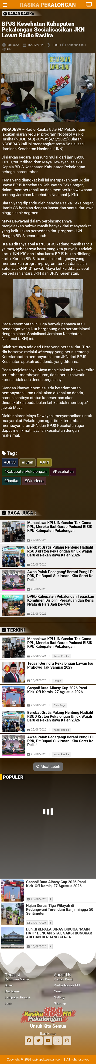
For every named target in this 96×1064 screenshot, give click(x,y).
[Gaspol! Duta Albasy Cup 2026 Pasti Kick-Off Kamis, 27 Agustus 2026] (13, 696)
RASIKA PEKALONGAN (48, 5)
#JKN (44, 462)
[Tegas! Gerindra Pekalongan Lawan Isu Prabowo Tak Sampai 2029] (13, 672)
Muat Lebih (50, 766)
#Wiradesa (33, 481)
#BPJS (10, 462)
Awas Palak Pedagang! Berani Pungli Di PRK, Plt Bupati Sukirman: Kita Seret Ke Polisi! (60, 576)
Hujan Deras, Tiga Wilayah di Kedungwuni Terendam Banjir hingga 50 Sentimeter (59, 909)
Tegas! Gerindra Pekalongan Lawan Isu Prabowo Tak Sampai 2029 (60, 665)
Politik (57, 680)
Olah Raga (59, 705)
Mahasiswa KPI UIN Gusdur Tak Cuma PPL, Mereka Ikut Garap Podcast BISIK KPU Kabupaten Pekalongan (59, 527)
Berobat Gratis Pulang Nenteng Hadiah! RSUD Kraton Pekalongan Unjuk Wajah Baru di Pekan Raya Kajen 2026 (60, 551)
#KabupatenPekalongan (25, 471)
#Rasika (11, 481)
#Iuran (27, 462)
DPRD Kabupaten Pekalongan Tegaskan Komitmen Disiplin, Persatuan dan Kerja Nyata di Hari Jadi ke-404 (60, 600)
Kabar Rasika (75, 45)
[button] (35, 496)
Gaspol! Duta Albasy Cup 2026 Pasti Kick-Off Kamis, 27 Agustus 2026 (57, 690)
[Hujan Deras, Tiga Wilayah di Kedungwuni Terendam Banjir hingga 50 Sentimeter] (12, 914)
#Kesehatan (63, 471)
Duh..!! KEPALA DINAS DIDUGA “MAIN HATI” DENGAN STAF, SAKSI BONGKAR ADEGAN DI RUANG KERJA (59, 933)
